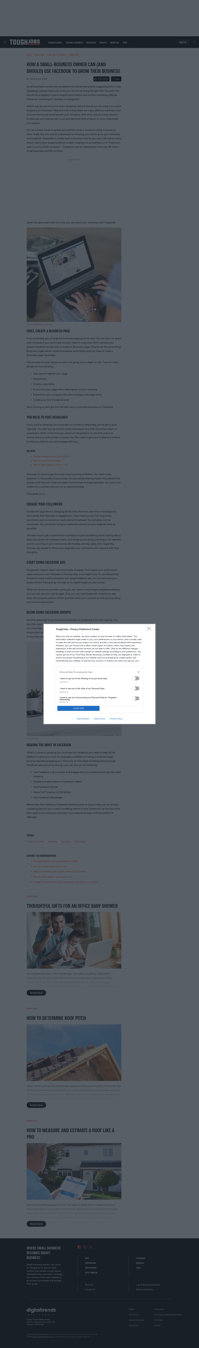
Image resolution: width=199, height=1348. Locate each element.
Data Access (99, 719)
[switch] (135, 678)
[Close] (150, 629)
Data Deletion (83, 719)
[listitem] (99, 671)
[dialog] (99, 674)
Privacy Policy (116, 719)
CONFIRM (78, 708)
